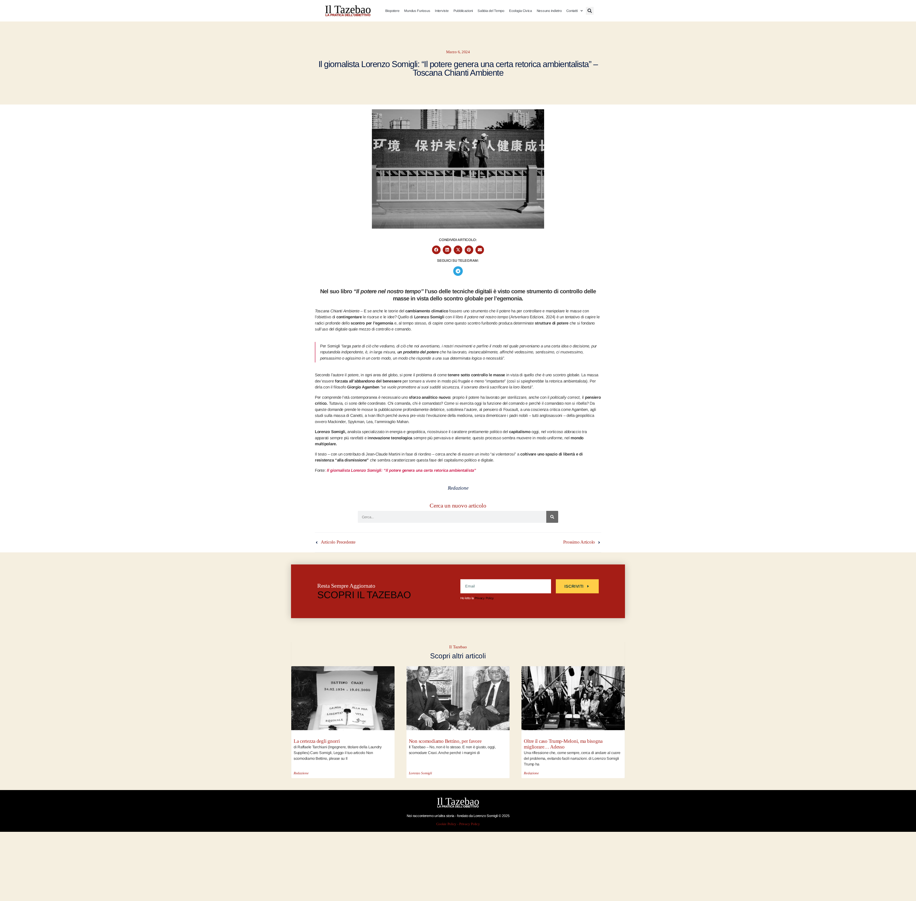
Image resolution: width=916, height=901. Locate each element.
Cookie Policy (446, 824)
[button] (590, 11)
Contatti (572, 11)
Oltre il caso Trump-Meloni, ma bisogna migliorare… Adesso (563, 744)
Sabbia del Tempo (491, 11)
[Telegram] (458, 271)
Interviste (441, 11)
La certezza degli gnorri (317, 741)
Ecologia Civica (520, 11)
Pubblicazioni (463, 11)
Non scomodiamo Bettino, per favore (445, 741)
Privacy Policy (484, 598)
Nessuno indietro (549, 11)
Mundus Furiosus (417, 11)
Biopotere (392, 11)
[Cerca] (552, 517)
